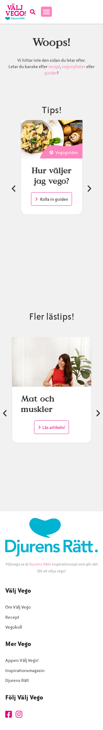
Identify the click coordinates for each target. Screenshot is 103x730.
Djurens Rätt (17, 680)
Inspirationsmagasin (24, 670)
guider (50, 73)
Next (89, 188)
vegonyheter (73, 66)
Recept (12, 617)
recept (54, 66)
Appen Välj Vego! (21, 660)
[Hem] (15, 12)
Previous (14, 188)
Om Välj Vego (18, 607)
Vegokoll (13, 627)
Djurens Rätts (40, 564)
